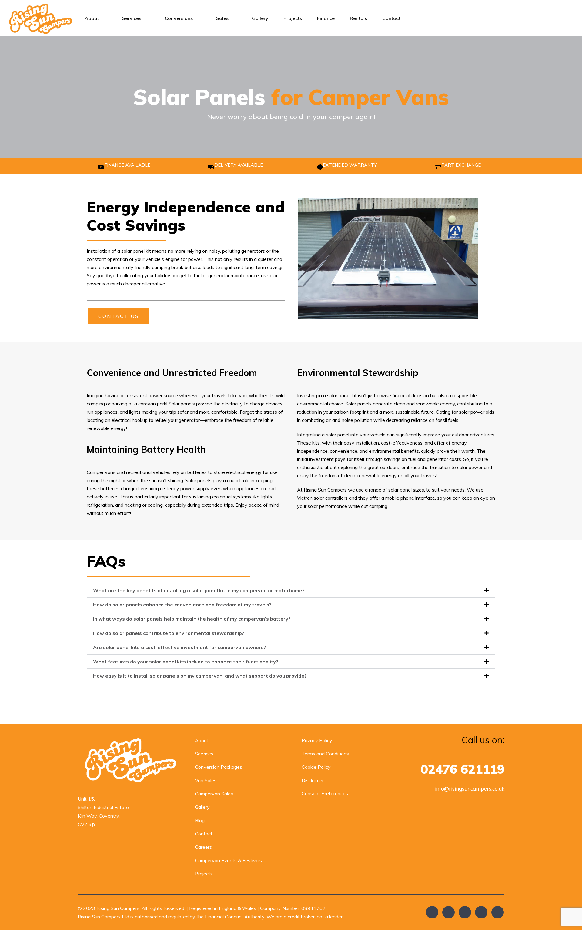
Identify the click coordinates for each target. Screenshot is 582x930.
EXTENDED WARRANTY (350, 165)
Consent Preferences (325, 793)
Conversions (179, 18)
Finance (326, 18)
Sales (222, 18)
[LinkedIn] (497, 912)
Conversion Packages (218, 767)
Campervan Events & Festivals (228, 860)
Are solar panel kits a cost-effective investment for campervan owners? (179, 647)
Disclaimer (313, 780)
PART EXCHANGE (461, 165)
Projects (292, 18)
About (92, 18)
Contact (391, 18)
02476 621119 (462, 769)
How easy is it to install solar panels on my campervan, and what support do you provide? (200, 676)
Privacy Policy (317, 740)
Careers (203, 847)
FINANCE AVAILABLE (127, 165)
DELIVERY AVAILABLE (238, 165)
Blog (200, 820)
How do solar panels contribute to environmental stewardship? (168, 633)
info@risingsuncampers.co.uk (469, 788)
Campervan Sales (214, 794)
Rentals (358, 18)
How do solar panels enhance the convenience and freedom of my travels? (182, 605)
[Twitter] (448, 912)
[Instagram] (465, 912)
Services (131, 18)
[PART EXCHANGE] (438, 167)
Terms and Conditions (325, 754)
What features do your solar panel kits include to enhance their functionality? (185, 661)
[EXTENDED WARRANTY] (320, 167)
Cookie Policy (316, 767)
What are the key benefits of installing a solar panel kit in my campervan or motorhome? (199, 590)
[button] (291, 590)
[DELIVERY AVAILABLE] (211, 167)
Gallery (260, 18)
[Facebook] (432, 912)
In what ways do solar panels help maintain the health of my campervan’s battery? (192, 619)
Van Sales (205, 780)
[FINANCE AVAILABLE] (101, 167)
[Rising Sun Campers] (40, 18)
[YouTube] (481, 912)
